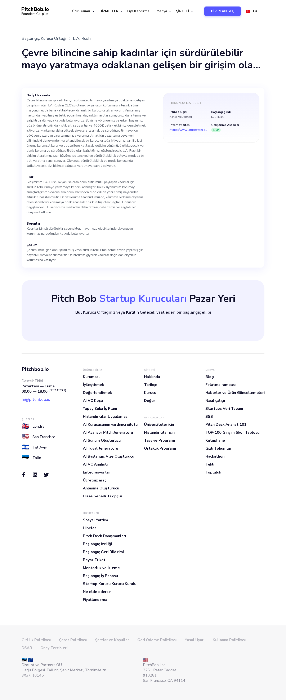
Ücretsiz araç (94, 480)
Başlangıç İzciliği (97, 544)
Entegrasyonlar (96, 472)
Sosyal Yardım (95, 520)
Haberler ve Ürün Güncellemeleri (235, 393)
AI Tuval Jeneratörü (100, 448)
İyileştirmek (93, 385)
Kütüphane (215, 440)
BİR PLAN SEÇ (222, 11)
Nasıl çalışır (215, 400)
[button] (82, 11)
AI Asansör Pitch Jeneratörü (108, 432)
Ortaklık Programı (160, 448)
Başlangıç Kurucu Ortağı (44, 38)
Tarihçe (150, 385)
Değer (149, 400)
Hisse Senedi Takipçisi (102, 496)
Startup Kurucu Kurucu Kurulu (109, 584)
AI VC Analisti (95, 464)
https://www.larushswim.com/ (188, 130)
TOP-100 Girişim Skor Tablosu (232, 432)
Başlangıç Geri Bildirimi (103, 552)
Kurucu (150, 393)
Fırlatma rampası (220, 385)
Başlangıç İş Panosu (100, 576)
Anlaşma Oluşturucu (101, 488)
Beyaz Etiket (94, 560)
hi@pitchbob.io (36, 399)
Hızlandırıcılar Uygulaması (105, 416)
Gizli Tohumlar (218, 448)
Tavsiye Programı (159, 440)
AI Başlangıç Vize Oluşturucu (108, 456)
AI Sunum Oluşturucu (102, 440)
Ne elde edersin (97, 592)
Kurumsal (91, 377)
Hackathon (214, 456)
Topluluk (213, 472)
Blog (209, 377)
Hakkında (152, 377)
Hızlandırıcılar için (159, 432)
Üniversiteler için (159, 424)
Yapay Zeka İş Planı (100, 408)
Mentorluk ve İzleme (101, 568)
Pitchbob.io (35, 369)
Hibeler (89, 528)
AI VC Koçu (93, 400)
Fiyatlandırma (138, 11)
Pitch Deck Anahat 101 (225, 424)
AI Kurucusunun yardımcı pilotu (110, 424)
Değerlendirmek (97, 393)
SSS (209, 416)
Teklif (210, 464)
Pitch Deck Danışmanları (104, 536)
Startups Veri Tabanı (224, 408)
